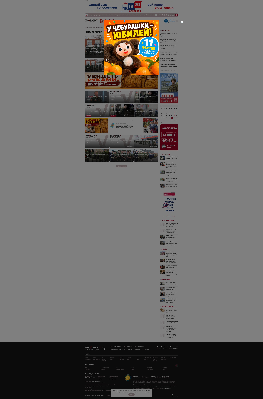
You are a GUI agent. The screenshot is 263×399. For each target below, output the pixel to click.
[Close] (182, 22)
